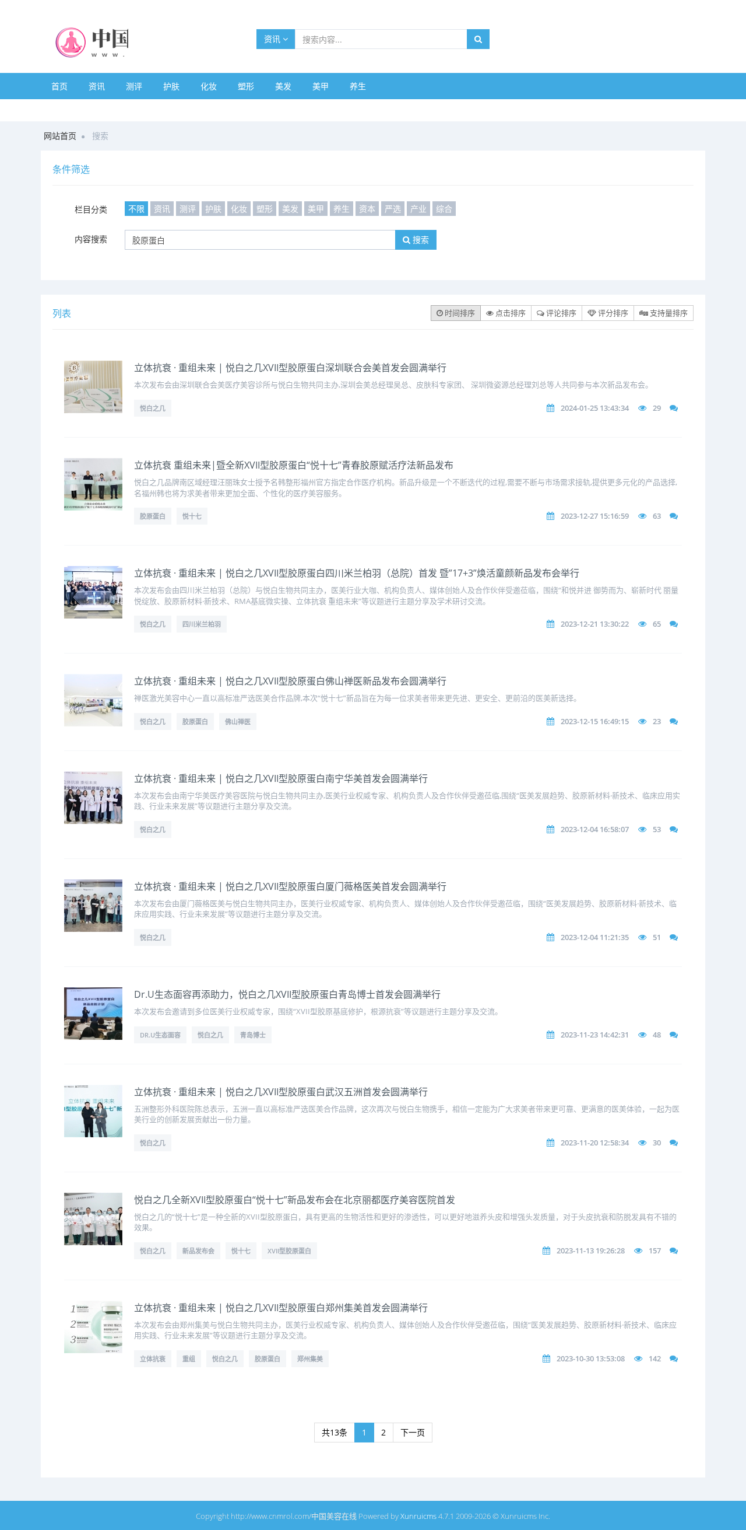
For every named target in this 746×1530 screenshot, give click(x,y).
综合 (444, 208)
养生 (358, 86)
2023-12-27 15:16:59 (595, 516)
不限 (136, 208)
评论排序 (560, 313)
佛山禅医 (238, 721)
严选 (393, 208)
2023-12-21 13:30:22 (595, 624)
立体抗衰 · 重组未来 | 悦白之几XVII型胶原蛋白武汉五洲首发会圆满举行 (281, 1091)
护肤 (171, 86)
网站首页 (60, 135)
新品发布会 (198, 1250)
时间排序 (459, 313)
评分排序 (612, 313)
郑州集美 (310, 1358)
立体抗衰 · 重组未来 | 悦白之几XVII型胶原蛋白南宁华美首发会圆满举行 (281, 778)
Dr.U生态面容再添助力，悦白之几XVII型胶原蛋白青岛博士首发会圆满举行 (287, 994)
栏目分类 (91, 209)
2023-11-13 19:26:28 (591, 1250)
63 (657, 516)
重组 (188, 1358)
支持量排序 (668, 313)
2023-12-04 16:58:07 (595, 829)
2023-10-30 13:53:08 (591, 1358)
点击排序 (510, 313)
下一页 (412, 1432)
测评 (134, 86)
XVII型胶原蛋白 (289, 1250)
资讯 (273, 38)
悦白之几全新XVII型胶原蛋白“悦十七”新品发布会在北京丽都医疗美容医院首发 (294, 1199)
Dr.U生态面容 (160, 1035)
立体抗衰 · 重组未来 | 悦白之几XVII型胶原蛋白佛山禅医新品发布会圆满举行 (290, 681)
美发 (283, 86)
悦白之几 (153, 408)
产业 (418, 208)
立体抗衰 (153, 1358)
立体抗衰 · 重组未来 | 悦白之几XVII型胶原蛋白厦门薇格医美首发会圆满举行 (290, 886)
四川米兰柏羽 (201, 624)
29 (657, 408)
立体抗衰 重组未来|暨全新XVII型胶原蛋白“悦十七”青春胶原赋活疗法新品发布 (293, 465)
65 (657, 624)
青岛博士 (253, 1035)
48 (657, 1034)
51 (657, 937)
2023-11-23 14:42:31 (595, 1034)
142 (655, 1358)
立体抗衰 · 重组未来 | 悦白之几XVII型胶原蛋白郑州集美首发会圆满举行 (281, 1307)
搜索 (419, 239)
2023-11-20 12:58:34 (595, 1142)
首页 (59, 86)
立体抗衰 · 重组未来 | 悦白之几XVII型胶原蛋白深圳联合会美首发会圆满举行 (290, 367)
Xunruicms (418, 1516)
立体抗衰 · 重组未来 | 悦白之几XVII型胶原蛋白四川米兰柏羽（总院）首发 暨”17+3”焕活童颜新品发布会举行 (356, 573)
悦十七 (192, 516)
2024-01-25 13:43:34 (595, 408)
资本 (367, 208)
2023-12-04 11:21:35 (595, 937)
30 (657, 1142)
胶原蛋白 (153, 516)
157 (655, 1250)
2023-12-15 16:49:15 (595, 721)
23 (657, 721)
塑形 (246, 86)
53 (657, 829)
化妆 (208, 86)
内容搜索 (91, 238)
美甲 (320, 86)
